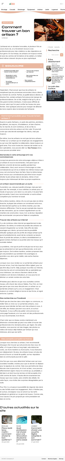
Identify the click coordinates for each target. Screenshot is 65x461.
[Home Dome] (12, 4)
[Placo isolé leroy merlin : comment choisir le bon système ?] (7, 419)
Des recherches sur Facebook (32, 76)
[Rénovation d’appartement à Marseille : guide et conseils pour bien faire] (48, 68)
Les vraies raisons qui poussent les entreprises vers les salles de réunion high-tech (58, 79)
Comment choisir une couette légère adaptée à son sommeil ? (36, 434)
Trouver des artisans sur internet (32, 71)
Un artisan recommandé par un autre (12, 83)
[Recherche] (57, 4)
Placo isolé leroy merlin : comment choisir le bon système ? (7, 434)
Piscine (18, 426)
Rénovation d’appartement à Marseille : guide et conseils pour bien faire (58, 68)
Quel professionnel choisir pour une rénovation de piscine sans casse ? (21, 435)
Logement (34, 426)
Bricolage (7, 22)
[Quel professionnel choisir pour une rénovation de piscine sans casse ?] (21, 419)
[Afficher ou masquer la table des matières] (33, 66)
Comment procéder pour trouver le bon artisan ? (11, 71)
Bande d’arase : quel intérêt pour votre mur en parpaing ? (55, 95)
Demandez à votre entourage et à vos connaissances (11, 77)
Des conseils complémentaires (30, 81)
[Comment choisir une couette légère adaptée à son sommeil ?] (36, 419)
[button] (62, 47)
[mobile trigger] (3, 4)
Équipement (55, 74)
